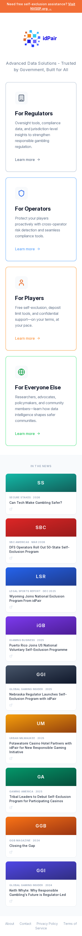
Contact (25, 924)
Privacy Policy (47, 924)
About (9, 924)
